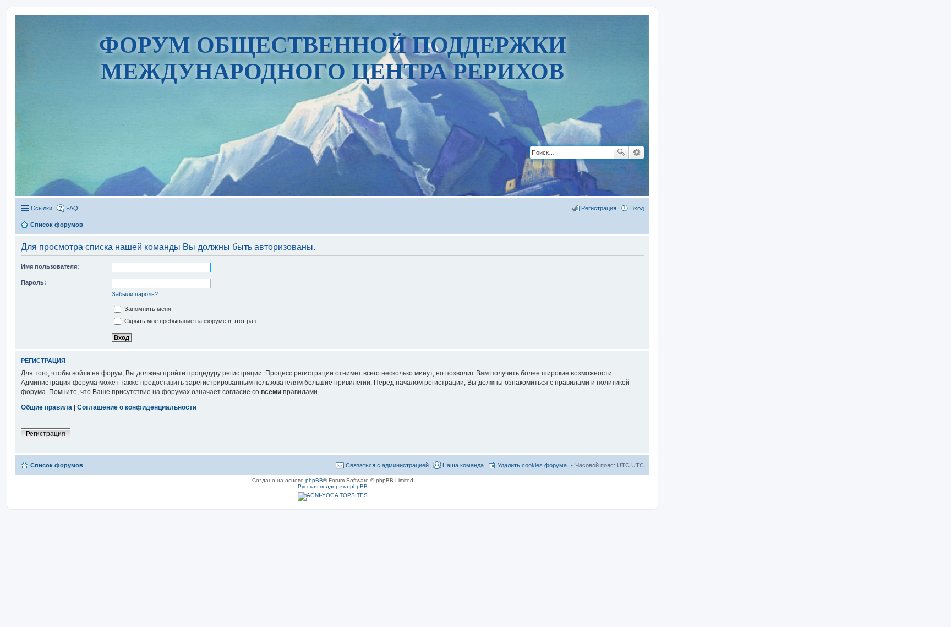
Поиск (621, 152)
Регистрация (45, 434)
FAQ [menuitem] (72, 208)
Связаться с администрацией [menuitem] (387, 465)
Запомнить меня (147, 309)
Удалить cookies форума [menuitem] (532, 465)
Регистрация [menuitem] (598, 208)
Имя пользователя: (50, 266)
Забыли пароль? (135, 294)
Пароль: (33, 282)
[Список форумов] (332, 162)
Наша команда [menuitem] (463, 465)
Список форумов (56, 465)
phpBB (314, 480)
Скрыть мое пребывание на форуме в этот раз (189, 321)
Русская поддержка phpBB (333, 486)
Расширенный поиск (636, 152)
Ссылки (41, 208)
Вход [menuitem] (637, 208)
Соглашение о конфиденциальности (136, 407)
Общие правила (46, 407)
